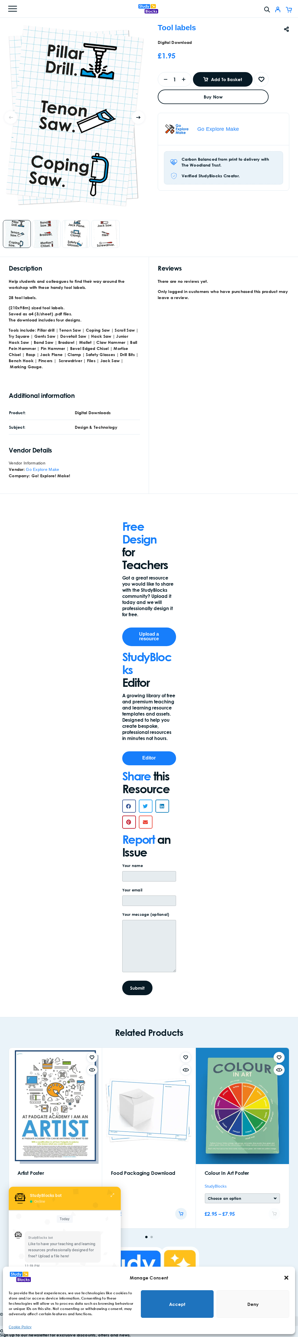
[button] (286, 1278)
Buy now (213, 96)
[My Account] (278, 10)
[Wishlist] (261, 79)
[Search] (267, 9)
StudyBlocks (216, 1186)
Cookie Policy (20, 1327)
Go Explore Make (218, 129)
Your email (132, 890)
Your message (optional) (145, 914)
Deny (253, 1304)
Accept (177, 1304)
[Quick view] (91, 1069)
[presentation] (10, 117)
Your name (132, 865)
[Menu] (12, 8)
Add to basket (226, 79)
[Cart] (289, 10)
